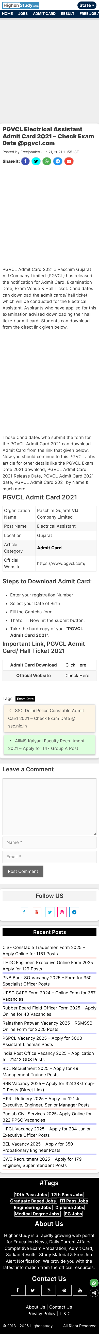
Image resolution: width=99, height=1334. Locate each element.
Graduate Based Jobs (33, 1200)
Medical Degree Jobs (37, 1213)
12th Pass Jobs (67, 1194)
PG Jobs (73, 1213)
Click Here (75, 665)
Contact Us (60, 1307)
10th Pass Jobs (31, 1194)
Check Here (77, 675)
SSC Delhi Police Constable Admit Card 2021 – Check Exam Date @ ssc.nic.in (46, 718)
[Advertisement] (49, 69)
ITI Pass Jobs (74, 1200)
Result (67, 13)
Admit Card (44, 13)
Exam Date (25, 699)
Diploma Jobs (69, 1207)
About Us (35, 1307)
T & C (65, 1313)
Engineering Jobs (33, 1207)
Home (7, 13)
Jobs (23, 13)
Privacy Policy (41, 1313)
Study (21, 5)
